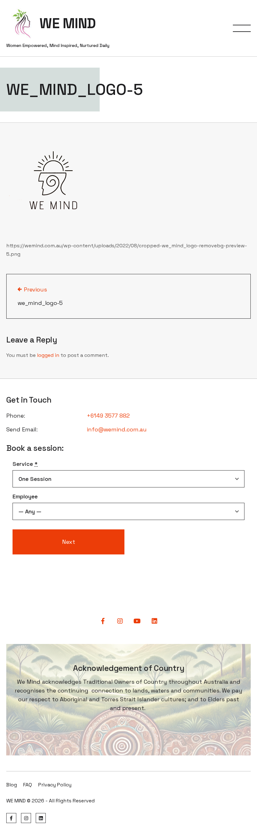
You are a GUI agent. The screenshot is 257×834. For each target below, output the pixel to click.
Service (25, 463)
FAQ (27, 784)
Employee (25, 496)
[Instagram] (26, 818)
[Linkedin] (41, 818)
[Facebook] (11, 818)
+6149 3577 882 (108, 415)
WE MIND (67, 23)
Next (68, 541)
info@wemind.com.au (117, 429)
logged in (48, 355)
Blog (11, 784)
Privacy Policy (54, 784)
